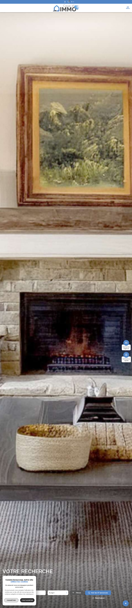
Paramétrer (11, 600)
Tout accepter (27, 600)
